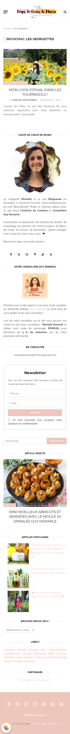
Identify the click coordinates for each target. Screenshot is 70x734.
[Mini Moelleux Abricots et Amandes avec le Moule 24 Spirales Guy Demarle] (35, 483)
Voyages (29, 661)
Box (44, 649)
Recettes (9, 657)
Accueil (7, 28)
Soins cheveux (25, 657)
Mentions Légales (35, 715)
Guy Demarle (38, 309)
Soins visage (59, 657)
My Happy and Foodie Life (35, 680)
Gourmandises (58, 649)
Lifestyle (10, 505)
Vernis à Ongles (13, 661)
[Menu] (5, 12)
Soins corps (43, 657)
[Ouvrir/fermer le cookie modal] (6, 728)
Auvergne (9, 649)
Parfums (61, 653)
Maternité (40, 653)
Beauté (22, 649)
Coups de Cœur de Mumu (44, 723)
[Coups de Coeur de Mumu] (36, 12)
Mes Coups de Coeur (16, 83)
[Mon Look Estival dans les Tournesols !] (35, 67)
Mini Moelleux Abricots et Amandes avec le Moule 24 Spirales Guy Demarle (35, 516)
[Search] (65, 12)
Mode (51, 653)
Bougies (34, 649)
